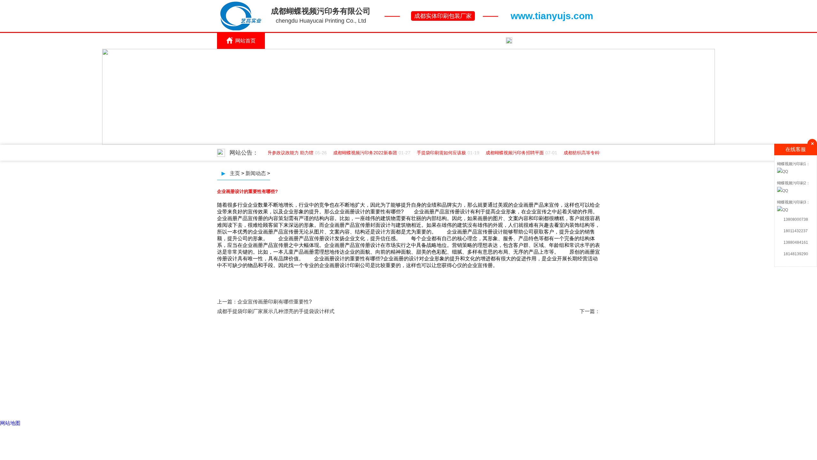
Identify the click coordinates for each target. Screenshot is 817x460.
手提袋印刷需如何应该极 (438, 152)
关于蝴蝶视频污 (293, 40)
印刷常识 (341, 40)
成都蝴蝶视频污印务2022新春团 (362, 152)
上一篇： (227, 301)
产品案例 (437, 40)
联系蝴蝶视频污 (533, 40)
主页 (235, 173)
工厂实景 (389, 40)
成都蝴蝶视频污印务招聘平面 (512, 152)
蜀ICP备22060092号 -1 (454, 373)
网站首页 (245, 40)
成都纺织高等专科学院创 (585, 152)
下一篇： (590, 311)
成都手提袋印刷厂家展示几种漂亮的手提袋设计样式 (275, 311)
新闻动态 (485, 40)
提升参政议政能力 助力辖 (285, 152)
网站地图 (10, 423)
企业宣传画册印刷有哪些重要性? (274, 301)
